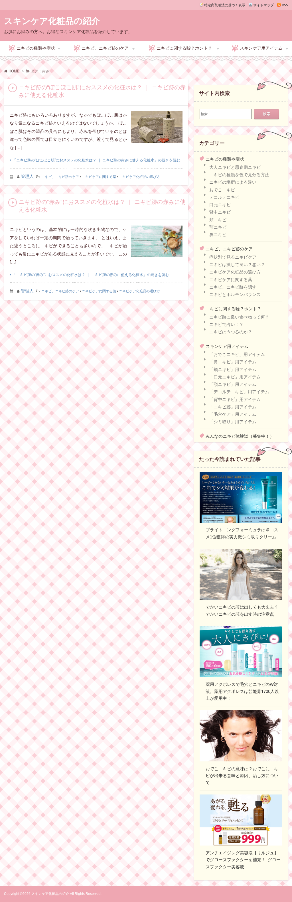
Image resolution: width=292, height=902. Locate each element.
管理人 (27, 176)
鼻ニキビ (217, 234)
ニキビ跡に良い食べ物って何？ (239, 317)
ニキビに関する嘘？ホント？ (184, 48)
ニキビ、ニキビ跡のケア (105, 48)
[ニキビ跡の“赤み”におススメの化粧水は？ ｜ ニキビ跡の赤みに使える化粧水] (156, 243)
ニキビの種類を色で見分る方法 (239, 174)
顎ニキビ (217, 227)
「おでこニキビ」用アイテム (237, 354)
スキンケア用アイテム (261, 48)
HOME (13, 71)
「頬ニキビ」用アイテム (232, 369)
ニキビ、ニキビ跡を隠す (232, 287)
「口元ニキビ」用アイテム (235, 376)
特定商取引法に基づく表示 (224, 5)
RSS (285, 5)
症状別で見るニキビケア (232, 257)
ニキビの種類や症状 (36, 48)
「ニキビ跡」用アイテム (232, 406)
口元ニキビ (220, 204)
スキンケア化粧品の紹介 (52, 21)
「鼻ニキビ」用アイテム (232, 361)
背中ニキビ (220, 212)
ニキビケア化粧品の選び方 (139, 177)
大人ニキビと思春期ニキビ (235, 167)
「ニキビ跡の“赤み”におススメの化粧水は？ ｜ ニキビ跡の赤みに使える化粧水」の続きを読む (91, 275)
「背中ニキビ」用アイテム (235, 399)
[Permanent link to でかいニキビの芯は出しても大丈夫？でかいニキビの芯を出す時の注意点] (241, 575)
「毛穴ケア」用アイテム (232, 414)
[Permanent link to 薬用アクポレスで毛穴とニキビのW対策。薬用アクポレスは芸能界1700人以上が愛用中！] (241, 652)
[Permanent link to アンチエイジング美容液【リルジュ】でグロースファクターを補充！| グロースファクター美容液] (241, 821)
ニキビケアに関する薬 (99, 177)
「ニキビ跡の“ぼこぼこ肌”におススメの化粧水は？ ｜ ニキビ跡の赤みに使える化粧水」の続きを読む (96, 160)
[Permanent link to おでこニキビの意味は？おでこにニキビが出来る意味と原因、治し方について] (241, 736)
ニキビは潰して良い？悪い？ (237, 264)
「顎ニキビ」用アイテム (232, 384)
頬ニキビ (217, 219)
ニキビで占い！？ (226, 324)
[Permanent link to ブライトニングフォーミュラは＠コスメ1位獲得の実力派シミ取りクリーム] (241, 498)
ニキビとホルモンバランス (235, 294)
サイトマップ (263, 5)
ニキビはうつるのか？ (230, 331)
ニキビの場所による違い (232, 182)
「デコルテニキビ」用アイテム (239, 391)
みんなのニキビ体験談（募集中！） (240, 436)
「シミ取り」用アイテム (232, 421)
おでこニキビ (222, 189)
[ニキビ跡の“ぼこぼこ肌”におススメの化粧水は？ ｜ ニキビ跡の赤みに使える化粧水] (156, 128)
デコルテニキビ (224, 197)
